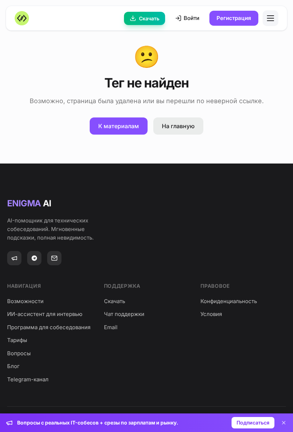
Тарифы (17, 340)
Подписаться (253, 423)
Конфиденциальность (228, 301)
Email (111, 327)
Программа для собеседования (48, 327)
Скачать (149, 18)
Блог (13, 366)
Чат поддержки (124, 314)
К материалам (118, 126)
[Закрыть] (284, 423)
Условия (211, 314)
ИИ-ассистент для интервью (45, 314)
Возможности (25, 301)
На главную (178, 126)
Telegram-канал (28, 379)
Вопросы (19, 353)
